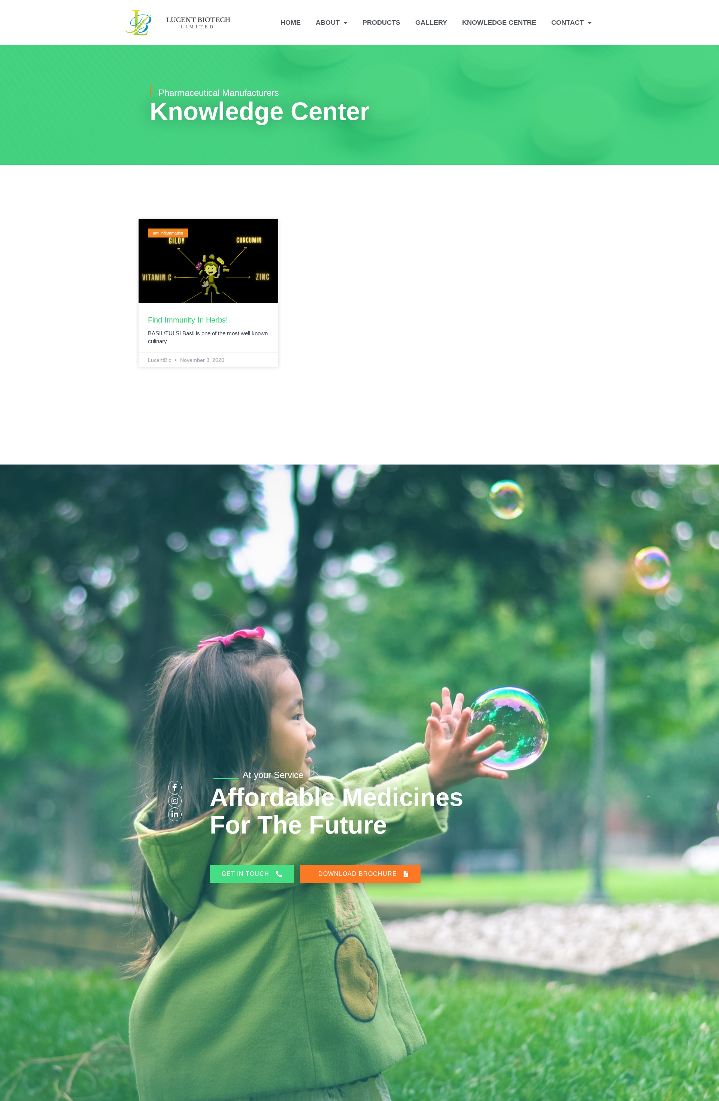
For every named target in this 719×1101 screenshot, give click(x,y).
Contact (567, 22)
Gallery (431, 22)
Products (381, 22)
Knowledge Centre (499, 22)
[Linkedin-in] (175, 814)
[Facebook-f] (175, 787)
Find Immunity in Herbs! (188, 320)
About (328, 22)
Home (290, 22)
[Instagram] (175, 801)
